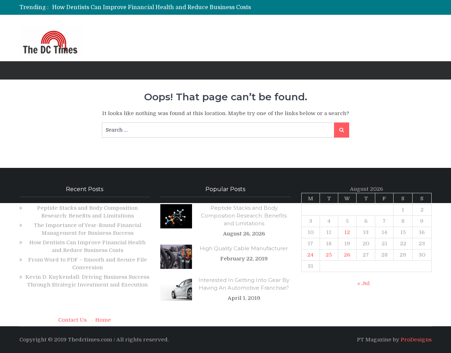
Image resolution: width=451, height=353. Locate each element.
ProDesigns (416, 339)
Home (103, 320)
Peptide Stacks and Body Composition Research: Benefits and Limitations (244, 215)
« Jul (363, 283)
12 (347, 232)
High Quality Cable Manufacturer (244, 248)
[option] (159, 7)
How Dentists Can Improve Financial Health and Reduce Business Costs (151, 7)
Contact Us (72, 320)
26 (347, 255)
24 (310, 255)
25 (329, 255)
